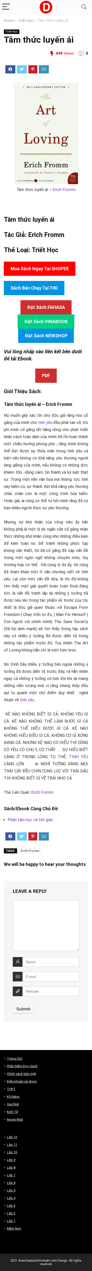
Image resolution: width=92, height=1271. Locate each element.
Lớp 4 (11, 1198)
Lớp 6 (11, 1183)
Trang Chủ (14, 1058)
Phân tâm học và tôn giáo (30, 819)
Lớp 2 (11, 1213)
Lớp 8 (11, 1167)
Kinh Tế (12, 1112)
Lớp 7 (11, 1175)
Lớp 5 (11, 1190)
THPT (11, 1089)
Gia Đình (13, 1104)
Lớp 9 (11, 1160)
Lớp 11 (12, 1145)
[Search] (84, 7)
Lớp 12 (12, 1137)
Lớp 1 (11, 1221)
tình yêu (45, 422)
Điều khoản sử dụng (22, 1081)
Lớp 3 (11, 1206)
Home (9, 21)
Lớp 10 (12, 1152)
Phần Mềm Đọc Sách (22, 1066)
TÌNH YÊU (78, 756)
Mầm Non (14, 1228)
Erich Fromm (64, 189)
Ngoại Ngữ (15, 1119)
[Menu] (6, 7)
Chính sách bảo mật (21, 1074)
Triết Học (26, 21)
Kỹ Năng (13, 1097)
